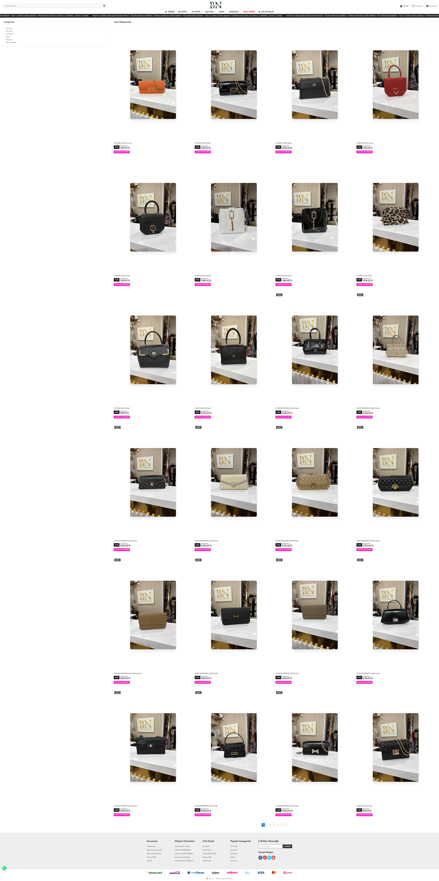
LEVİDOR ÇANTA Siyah (203, 143)
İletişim (149, 861)
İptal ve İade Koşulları (182, 857)
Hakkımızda (151, 846)
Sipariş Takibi (151, 857)
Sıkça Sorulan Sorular (154, 850)
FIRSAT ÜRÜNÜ (249, 12)
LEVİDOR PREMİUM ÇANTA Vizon (368, 408)
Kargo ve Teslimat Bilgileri (184, 853)
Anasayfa (206, 846)
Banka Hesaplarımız (154, 853)
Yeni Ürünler (207, 850)
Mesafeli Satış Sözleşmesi (184, 861)
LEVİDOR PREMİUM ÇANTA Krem (206, 541)
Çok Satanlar (267, 12)
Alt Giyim (196, 12)
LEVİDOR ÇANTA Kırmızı (364, 143)
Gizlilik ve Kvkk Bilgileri (183, 850)
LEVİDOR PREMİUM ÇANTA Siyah (287, 408)
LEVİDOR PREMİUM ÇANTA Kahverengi (127, 673)
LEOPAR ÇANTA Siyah (364, 276)
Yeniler (171, 12)
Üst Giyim (182, 12)
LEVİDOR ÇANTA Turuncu (123, 143)
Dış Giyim (209, 12)
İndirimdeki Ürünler (210, 853)
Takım (221, 12)
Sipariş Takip (207, 857)
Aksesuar (233, 12)
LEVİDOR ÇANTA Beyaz (203, 276)
